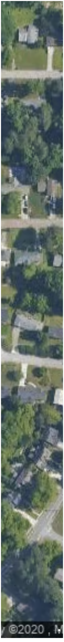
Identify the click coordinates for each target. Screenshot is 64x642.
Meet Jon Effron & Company (40, 3)
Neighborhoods (50, 3)
